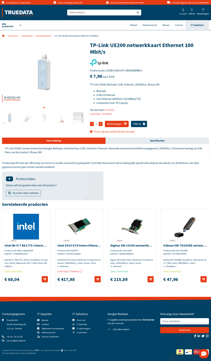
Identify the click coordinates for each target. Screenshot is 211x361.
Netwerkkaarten (43, 35)
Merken (133, 25)
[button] (183, 10)
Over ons (81, 320)
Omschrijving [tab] (53, 140)
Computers (13, 35)
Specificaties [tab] (157, 140)
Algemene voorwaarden (53, 328)
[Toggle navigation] (12, 25)
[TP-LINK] (99, 63)
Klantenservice (150, 25)
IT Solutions (197, 25)
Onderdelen (27, 35)
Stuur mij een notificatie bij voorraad (114, 131)
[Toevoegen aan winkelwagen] (45, 279)
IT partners (82, 332)
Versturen (184, 330)
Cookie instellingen (27, 353)
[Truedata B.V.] (15, 12)
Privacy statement (50, 336)
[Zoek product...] (138, 13)
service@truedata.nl (16, 340)
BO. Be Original (44, 350)
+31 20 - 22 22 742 (15, 336)
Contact (179, 25)
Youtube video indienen (25, 193)
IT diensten (82, 324)
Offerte (137, 124)
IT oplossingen (83, 328)
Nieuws (166, 25)
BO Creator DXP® (70, 350)
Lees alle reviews (120, 329)
